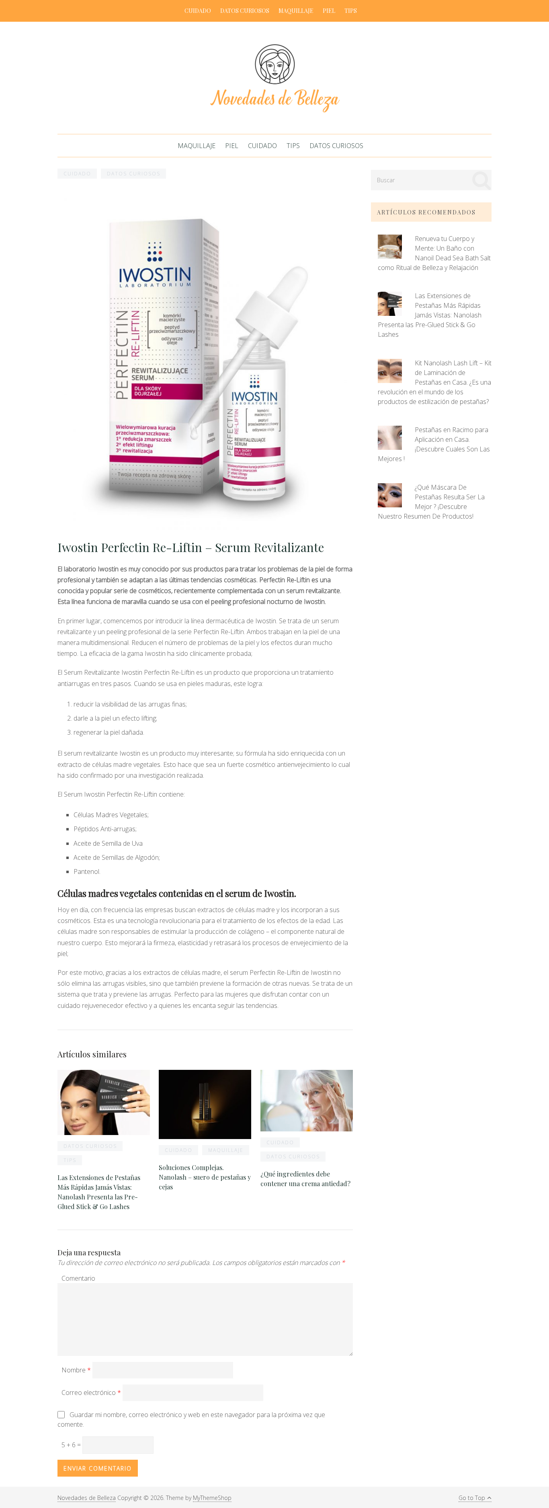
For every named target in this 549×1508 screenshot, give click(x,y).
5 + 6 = (71, 1444)
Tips (350, 10)
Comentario (78, 1278)
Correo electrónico (91, 1392)
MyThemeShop (212, 1498)
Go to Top (472, 1498)
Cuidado (197, 10)
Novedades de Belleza (86, 1498)
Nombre (76, 1370)
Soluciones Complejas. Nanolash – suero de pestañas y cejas (205, 1177)
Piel (329, 10)
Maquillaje (296, 10)
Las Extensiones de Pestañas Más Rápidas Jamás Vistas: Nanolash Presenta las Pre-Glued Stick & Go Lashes (429, 315)
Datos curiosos (244, 10)
